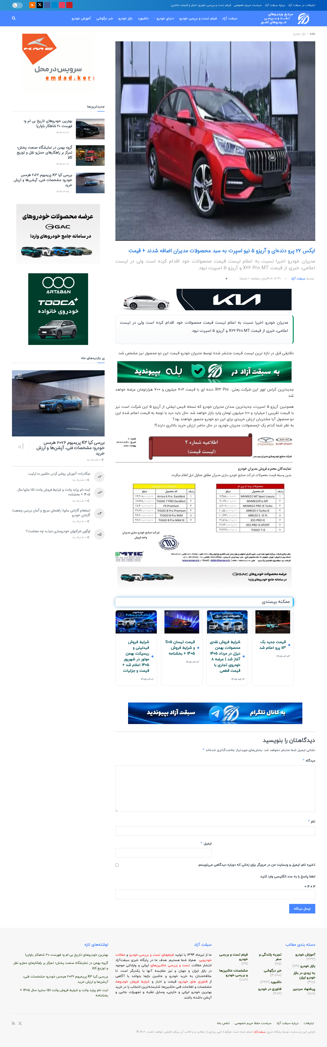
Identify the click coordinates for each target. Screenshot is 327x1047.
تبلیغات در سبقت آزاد (301, 5)
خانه (312, 34)
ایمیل (206, 843)
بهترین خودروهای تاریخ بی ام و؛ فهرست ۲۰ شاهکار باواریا (48, 123)
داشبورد (143, 18)
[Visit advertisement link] (204, 299)
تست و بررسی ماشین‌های (158, 965)
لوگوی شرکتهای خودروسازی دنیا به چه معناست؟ (58, 531)
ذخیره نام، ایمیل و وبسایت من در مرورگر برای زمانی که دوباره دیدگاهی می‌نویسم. (256, 865)
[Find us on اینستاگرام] (62, 5)
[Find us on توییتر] (40, 5)
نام (311, 821)
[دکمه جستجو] (14, 18)
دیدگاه (308, 760)
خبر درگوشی (104, 18)
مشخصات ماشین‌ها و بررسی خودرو (233, 972)
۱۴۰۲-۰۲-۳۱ (274, 279)
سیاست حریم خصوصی (248, 5)
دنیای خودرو (165, 18)
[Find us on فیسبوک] (47, 5)
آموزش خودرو (81, 18)
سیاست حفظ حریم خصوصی (253, 1023)
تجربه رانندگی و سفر (270, 956)
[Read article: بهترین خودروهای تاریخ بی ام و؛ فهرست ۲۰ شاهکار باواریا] (90, 129)
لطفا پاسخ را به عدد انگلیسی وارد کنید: (287, 876)
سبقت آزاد (229, 18)
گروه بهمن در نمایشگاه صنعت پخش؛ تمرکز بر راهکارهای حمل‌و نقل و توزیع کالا (44, 153)
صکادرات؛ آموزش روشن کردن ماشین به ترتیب (59, 473)
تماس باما (223, 1023)
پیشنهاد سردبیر (304, 989)
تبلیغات (309, 1023)
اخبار (159, 981)
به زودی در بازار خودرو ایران (304, 975)
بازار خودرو (125, 18)
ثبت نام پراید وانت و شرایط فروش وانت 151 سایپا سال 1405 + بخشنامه (53, 492)
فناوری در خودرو (270, 989)
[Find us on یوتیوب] (69, 5)
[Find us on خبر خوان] (32, 5)
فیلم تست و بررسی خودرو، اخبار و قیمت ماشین (201, 5)
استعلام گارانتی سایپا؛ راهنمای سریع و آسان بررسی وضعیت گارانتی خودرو (51, 513)
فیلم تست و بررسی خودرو (198, 18)
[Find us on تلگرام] (54, 5)
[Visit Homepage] (280, 19)
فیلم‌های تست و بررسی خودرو (151, 955)
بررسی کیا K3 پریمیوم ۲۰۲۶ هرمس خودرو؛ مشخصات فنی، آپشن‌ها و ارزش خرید (43, 180)
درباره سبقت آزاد (275, 5)
